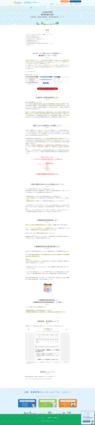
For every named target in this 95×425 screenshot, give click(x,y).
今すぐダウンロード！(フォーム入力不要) (48, 88)
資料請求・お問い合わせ (75, 1)
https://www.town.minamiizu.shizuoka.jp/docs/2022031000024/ (38, 378)
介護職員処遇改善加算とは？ (32, 40)
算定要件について (30, 44)
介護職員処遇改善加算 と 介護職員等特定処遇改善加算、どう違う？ (40, 43)
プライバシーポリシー (41, 417)
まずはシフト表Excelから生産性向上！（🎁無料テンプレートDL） (40, 34)
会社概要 (55, 417)
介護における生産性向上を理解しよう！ (34, 37)
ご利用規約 (49, 417)
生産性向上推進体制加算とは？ (33, 36)
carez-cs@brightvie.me (30, 71)
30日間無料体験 (65, 1)
